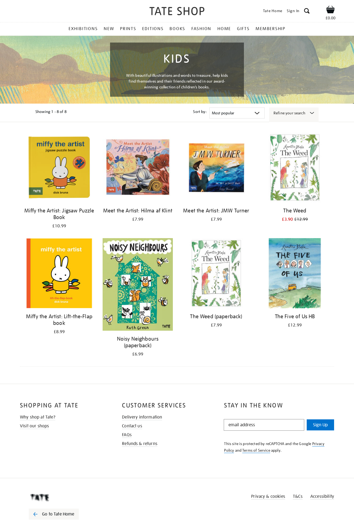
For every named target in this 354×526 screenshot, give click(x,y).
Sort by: (199, 111)
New (109, 28)
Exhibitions (83, 28)
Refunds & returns (139, 443)
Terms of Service (256, 450)
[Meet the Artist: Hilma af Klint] (138, 168)
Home (224, 28)
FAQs (127, 435)
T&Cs (298, 496)
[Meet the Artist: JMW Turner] (216, 168)
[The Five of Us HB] (295, 274)
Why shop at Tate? (37, 417)
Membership (270, 28)
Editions (152, 28)
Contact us (132, 426)
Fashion (201, 28)
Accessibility (322, 496)
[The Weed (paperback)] (216, 274)
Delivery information (142, 417)
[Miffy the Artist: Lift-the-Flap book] (59, 274)
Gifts (243, 28)
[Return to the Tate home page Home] (177, 12)
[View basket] (330, 10)
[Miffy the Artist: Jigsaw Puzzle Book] (59, 168)
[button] (307, 12)
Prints (128, 28)
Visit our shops (34, 426)
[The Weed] (295, 168)
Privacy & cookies (268, 496)
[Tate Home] (63, 497)
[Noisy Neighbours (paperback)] (138, 285)
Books (177, 28)
